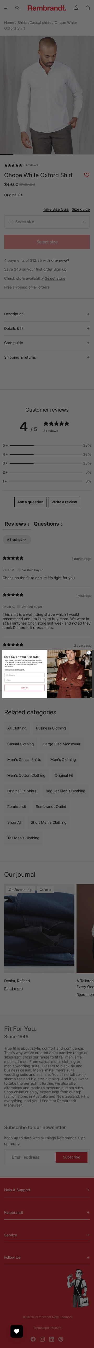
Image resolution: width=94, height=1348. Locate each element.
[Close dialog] (89, 653)
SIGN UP (24, 688)
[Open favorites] (16, 1331)
